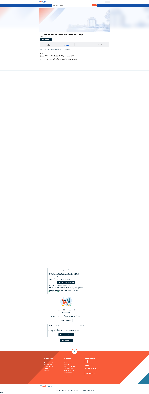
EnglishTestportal (68, 372)
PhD (74, 138)
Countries (74, 1)
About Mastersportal (48, 362)
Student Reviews (56, 95)
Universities (68, 1)
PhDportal (66, 364)
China (48, 49)
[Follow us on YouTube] (92, 368)
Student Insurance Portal (53, 291)
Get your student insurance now (66, 282)
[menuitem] (62, 2)
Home (41, 49)
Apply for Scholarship (66, 320)
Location (58, 92)
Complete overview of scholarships (74, 168)
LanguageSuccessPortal (69, 376)
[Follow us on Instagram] (99, 368)
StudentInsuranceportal (69, 374)
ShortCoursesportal (68, 368)
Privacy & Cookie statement (78, 386)
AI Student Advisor (48, 364)
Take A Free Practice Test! (66, 334)
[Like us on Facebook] (86, 368)
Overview (58, 78)
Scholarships (80, 1)
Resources (87, 1)
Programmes (61, 1)
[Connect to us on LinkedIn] (89, 368)
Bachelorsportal (67, 361)
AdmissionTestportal (69, 370)
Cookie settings (69, 386)
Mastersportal (67, 362)
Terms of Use (64, 386)
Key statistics (57, 81)
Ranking (58, 83)
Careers (58, 89)
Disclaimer (85, 386)
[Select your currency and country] (86, 361)
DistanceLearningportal (69, 366)
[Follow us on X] (95, 368)
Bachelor (69, 138)
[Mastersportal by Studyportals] (42, 2)
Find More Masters (46, 39)
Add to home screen (90, 373)
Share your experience (82, 181)
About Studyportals (48, 361)
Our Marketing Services (49, 366)
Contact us (46, 370)
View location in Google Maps (73, 260)
